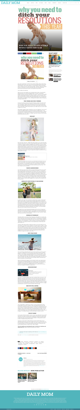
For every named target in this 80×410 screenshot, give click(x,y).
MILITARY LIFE (65, 2)
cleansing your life (31, 341)
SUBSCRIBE (56, 0)
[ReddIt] (28, 348)
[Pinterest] (10, 0)
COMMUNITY (54, 2)
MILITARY (40, 0)
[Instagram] (8, 0)
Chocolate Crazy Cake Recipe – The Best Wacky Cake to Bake (58, 75)
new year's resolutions (41, 342)
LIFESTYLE (32, 2)
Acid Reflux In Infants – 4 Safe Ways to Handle (24, 354)
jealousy (23, 342)
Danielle (21, 49)
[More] (43, 53)
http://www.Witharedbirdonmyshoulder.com (28, 359)
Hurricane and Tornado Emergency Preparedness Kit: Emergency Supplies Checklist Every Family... (58, 79)
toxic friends (25, 344)
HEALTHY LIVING (25, 5)
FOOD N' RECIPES (52, 63)
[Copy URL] (36, 348)
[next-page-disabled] (19, 384)
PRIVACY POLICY (71, 0)
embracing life (36, 341)
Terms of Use (63, 409)
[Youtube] (14, 0)
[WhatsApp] (24, 348)
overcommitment (20, 343)
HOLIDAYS (59, 2)
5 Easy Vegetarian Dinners (42, 353)
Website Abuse (67, 409)
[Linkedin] (26, 348)
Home (18, 5)
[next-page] (50, 83)
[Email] (30, 348)
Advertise (55, 409)
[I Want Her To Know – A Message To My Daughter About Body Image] (32, 376)
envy (39, 341)
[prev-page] (18, 384)
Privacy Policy (59, 409)
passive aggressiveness (32, 343)
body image (21, 341)
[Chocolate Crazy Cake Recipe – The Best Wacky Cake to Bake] (51, 75)
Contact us (71, 409)
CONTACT (68, 0)
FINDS (36, 2)
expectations (42, 341)
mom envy (31, 342)
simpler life (40, 343)
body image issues (26, 341)
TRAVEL (49, 2)
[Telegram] (32, 348)
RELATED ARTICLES (24, 371)
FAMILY (28, 2)
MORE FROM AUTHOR (37, 371)
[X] (12, 0)
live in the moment (27, 342)
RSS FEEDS (63, 0)
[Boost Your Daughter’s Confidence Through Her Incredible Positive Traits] (22, 376)
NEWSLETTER (59, 0)
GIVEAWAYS (46, 0)
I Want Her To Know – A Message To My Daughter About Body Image (32, 380)
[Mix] (34, 348)
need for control (36, 342)
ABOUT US (50, 0)
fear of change (20, 342)
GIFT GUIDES (43, 0)
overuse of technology (25, 343)
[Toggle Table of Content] (36, 81)
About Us (52, 409)
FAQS (65, 0)
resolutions (37, 343)
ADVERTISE (53, 0)
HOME (45, 2)
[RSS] (11, 0)
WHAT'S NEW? (53, 53)
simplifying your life (20, 344)
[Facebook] (7, 0)
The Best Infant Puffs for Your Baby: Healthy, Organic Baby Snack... (54, 66)
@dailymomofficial (45, 389)
